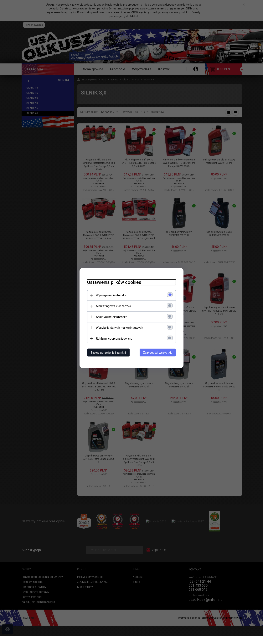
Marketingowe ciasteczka (113, 306)
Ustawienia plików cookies (114, 282)
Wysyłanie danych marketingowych (119, 328)
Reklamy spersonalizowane (114, 338)
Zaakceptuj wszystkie (158, 352)
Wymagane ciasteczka (111, 295)
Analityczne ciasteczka (111, 317)
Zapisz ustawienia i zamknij (108, 352)
